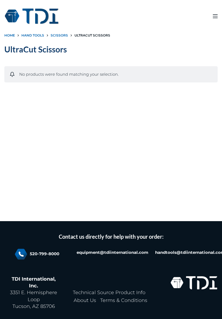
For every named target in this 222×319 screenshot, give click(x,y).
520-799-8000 (44, 253)
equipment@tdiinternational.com (112, 252)
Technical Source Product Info (109, 292)
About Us (85, 300)
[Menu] (215, 16)
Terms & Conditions (123, 300)
